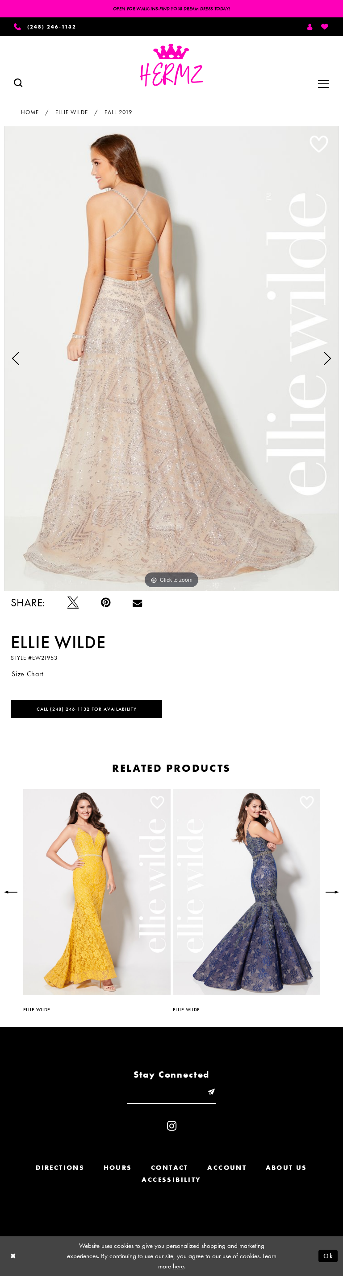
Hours (118, 1167)
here (178, 1266)
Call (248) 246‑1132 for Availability (87, 709)
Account (227, 1167)
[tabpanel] (171, 358)
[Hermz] (171, 65)
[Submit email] (211, 1092)
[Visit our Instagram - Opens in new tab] (171, 1126)
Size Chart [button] (27, 674)
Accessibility (171, 1179)
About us (286, 1167)
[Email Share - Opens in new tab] (137, 602)
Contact (169, 1167)
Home (30, 112)
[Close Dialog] (13, 1256)
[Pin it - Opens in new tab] (105, 602)
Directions (60, 1167)
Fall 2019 (118, 112)
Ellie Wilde (71, 112)
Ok (328, 1255)
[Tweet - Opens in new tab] (73, 603)
